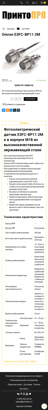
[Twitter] (30, 394)
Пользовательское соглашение (24, 380)
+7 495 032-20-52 (24, 399)
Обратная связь (15, 385)
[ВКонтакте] (3, 110)
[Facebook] (21, 394)
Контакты (24, 389)
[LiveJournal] (18, 110)
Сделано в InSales (24, 406)
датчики (25, 29)
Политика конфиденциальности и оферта (24, 376)
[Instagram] (24, 394)
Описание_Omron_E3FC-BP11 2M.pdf (20, 361)
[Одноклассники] (7, 110)
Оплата (37, 385)
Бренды (10, 29)
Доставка (27, 385)
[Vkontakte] (18, 394)
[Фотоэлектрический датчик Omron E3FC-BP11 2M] (24, 58)
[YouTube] (27, 394)
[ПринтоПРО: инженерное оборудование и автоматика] (24, 14)
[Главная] (3, 29)
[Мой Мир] (11, 110)
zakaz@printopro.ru (24, 402)
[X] (14, 110)
